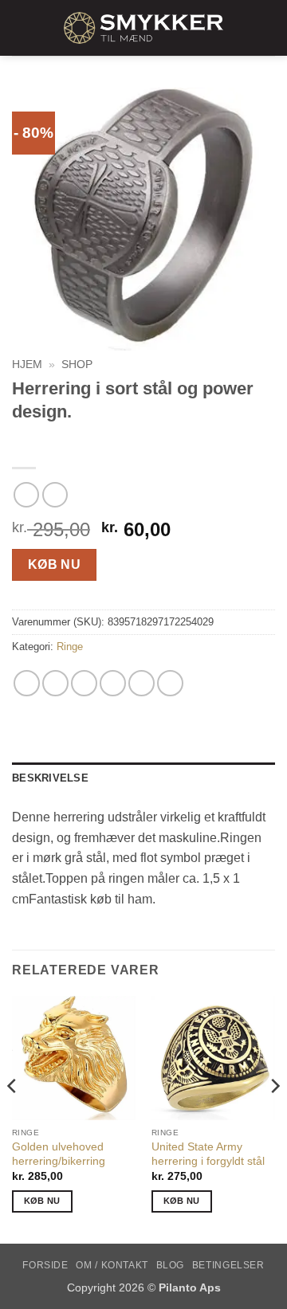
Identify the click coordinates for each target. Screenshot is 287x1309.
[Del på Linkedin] (170, 683)
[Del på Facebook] (55, 683)
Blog (170, 1265)
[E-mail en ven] (113, 683)
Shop (76, 364)
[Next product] (26, 494)
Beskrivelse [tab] (50, 778)
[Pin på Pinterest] (141, 683)
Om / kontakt (111, 1265)
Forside (45, 1265)
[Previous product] (54, 494)
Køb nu (54, 564)
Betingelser (228, 1265)
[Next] (274, 1118)
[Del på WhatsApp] (27, 683)
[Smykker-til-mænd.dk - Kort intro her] (143, 28)
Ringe (70, 647)
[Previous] (12, 1118)
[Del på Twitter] (84, 683)
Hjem (27, 364)
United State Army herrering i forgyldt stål (208, 1154)
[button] (21, 27)
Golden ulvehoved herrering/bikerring (58, 1154)
